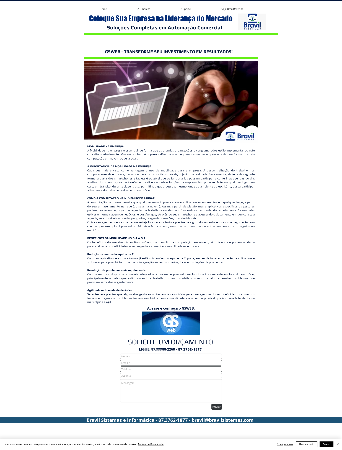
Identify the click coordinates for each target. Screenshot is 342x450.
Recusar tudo (306, 444)
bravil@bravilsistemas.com (223, 420)
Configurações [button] (285, 444)
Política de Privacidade (151, 444)
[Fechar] (338, 444)
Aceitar (326, 444)
